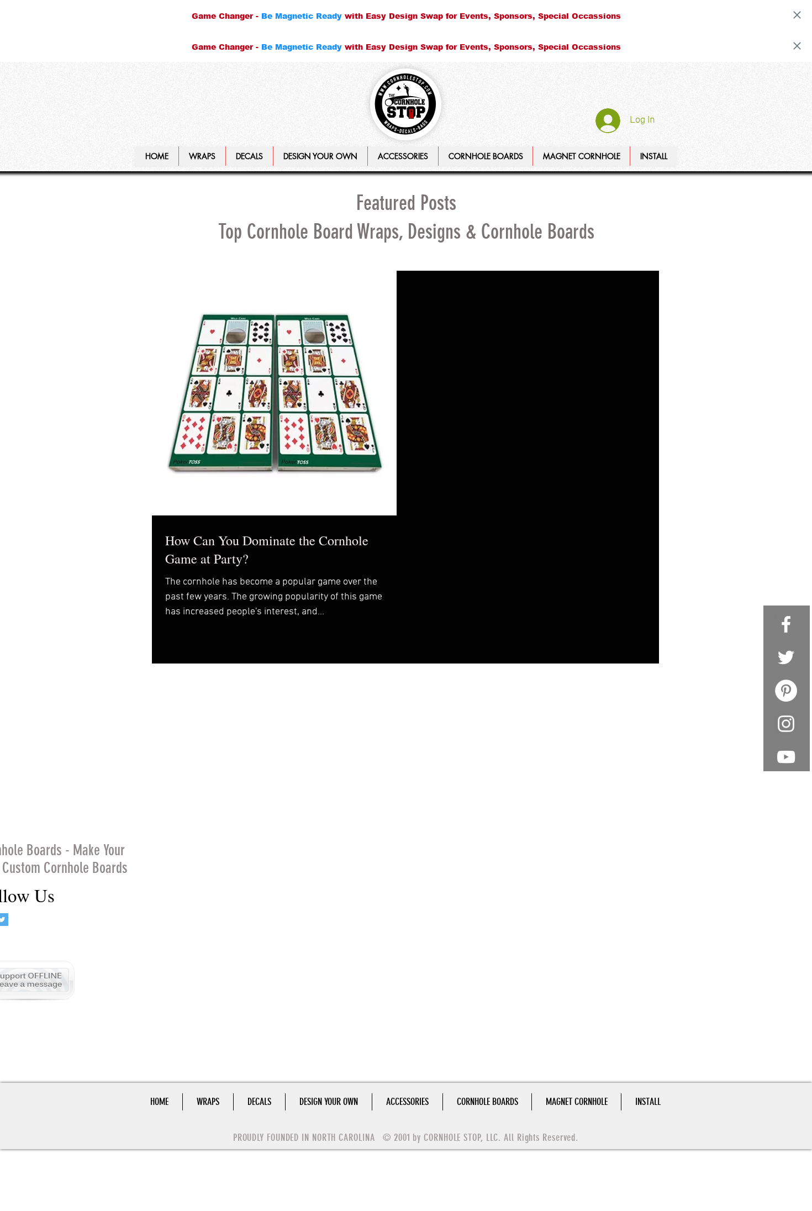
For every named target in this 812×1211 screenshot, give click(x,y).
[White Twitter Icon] (786, 657)
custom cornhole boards (191, 828)
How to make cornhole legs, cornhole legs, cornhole (212, 700)
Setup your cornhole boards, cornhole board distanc (212, 732)
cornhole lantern (179, 780)
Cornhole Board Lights (228, 668)
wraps (237, 892)
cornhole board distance (191, 748)
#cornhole (168, 668)
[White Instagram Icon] (786, 724)
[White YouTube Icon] (786, 757)
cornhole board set (182, 764)
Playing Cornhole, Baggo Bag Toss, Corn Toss (212, 716)
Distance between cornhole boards (208, 684)
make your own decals (188, 860)
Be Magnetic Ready (301, 15)
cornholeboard (223, 812)
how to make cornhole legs (195, 844)
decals (249, 828)
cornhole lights (247, 796)
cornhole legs (236, 780)
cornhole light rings (183, 796)
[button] (320, 156)
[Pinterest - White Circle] (786, 691)
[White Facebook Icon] (786, 624)
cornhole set (172, 812)
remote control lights (185, 892)
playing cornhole (179, 876)
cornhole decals (246, 764)
